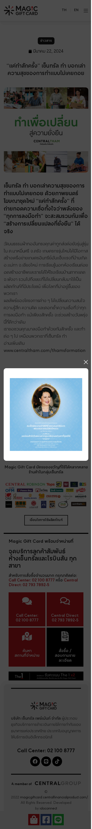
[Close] (86, 362)
